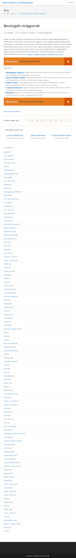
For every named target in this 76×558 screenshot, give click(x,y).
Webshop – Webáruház (10, 524)
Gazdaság (6, 275)
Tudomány (7, 488)
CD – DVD (6, 203)
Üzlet (5, 498)
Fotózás (6, 267)
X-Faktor (6, 527)
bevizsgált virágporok (13, 111)
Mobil (5, 387)
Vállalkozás (7, 502)
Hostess (6, 311)
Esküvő (6, 242)
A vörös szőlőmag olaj (15, 135)
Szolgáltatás (7, 452)
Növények (7, 397)
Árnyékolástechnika (9, 174)
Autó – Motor (8, 181)
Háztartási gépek (9, 289)
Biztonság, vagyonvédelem (11, 192)
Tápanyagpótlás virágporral (15, 72)
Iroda (5, 340)
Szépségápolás (8, 444)
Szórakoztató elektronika (11, 462)
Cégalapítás (7, 206)
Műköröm (7, 390)
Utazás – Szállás (8, 495)
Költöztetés (7, 358)
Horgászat (7, 304)
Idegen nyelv (7, 314)
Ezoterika (6, 249)
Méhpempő (10, 92)
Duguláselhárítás (9, 231)
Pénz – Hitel (7, 419)
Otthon (6, 408)
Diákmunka (7, 221)
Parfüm (6, 415)
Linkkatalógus (8, 376)
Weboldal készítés (9, 520)
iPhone (6, 336)
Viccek (5, 517)
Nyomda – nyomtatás (10, 401)
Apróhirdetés (7, 170)
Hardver (6, 282)
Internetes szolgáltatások (11, 329)
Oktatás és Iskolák (9, 405)
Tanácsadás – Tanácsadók (11, 466)
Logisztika (7, 379)
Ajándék (6, 152)
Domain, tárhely (8, 228)
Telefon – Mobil (8, 477)
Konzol (6, 365)
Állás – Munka (8, 163)
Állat (5, 166)
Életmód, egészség (45, 33)
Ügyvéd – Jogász (8, 491)
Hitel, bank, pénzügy (10, 296)
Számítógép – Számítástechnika (13, 434)
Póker (5, 423)
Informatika (7, 318)
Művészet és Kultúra (10, 394)
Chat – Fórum (8, 210)
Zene (5, 531)
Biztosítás (6, 195)
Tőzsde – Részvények (10, 484)
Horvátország (8, 307)
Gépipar (6, 278)
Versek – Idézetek (9, 513)
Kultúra (6, 369)
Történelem (7, 480)
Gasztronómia (8, 271)
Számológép (7, 437)
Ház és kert (7, 286)
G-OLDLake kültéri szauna (61, 135)
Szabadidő (7, 430)
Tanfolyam (7, 470)
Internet (6, 325)
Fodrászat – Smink (9, 257)
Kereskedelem (8, 347)
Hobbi (5, 300)
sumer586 (9, 33)
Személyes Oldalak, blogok (11, 441)
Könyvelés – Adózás (9, 361)
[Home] (4, 13)
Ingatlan (6, 322)
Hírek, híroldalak (8, 293)
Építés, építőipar (8, 239)
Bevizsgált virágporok (39, 13)
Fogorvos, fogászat (9, 260)
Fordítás (6, 264)
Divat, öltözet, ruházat (10, 224)
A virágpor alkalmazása (14, 87)
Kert (5, 354)
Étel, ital (6, 246)
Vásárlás (6, 509)
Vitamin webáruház (38, 135)
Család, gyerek (8, 213)
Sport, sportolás (8, 426)
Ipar (5, 332)
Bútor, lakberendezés (10, 199)
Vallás (5, 506)
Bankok (6, 188)
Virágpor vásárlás (12, 82)
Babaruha (7, 184)
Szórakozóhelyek (9, 459)
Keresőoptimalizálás (10, 351)
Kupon (6, 372)
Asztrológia (7, 177)
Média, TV (7, 383)
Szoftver (6, 448)
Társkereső (7, 473)
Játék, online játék (9, 343)
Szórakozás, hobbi (9, 455)
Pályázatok (7, 412)
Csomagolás (7, 217)
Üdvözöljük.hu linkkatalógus (17, 2)
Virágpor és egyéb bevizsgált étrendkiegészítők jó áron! (45, 54)
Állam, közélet (8, 159)
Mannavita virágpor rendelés (15, 77)
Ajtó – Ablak (7, 156)
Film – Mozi (7, 253)
